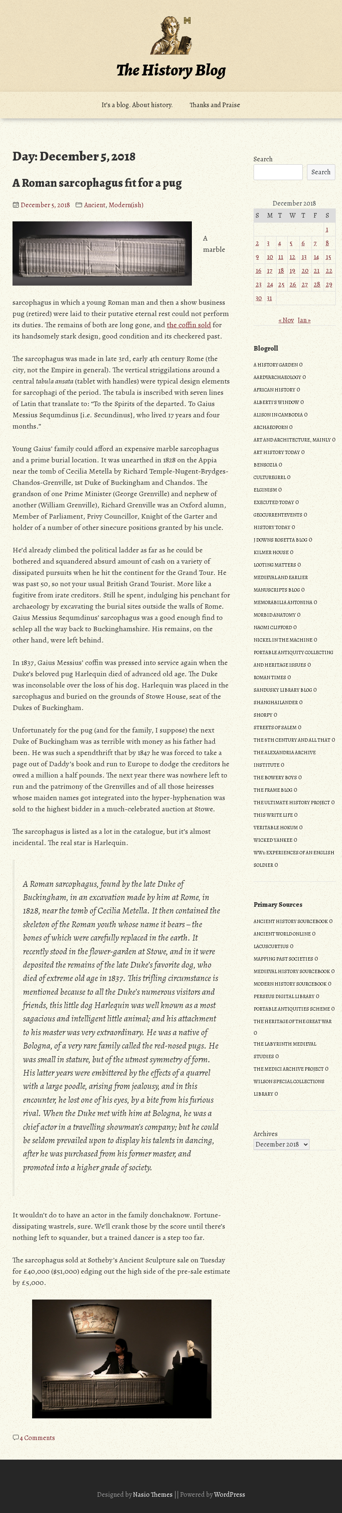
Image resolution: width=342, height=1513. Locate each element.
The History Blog (171, 69)
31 (269, 298)
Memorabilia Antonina (283, 602)
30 (259, 298)
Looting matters (275, 565)
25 (281, 284)
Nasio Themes (153, 1494)
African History (274, 389)
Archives (266, 1134)
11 (280, 256)
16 (259, 270)
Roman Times (270, 677)
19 (292, 270)
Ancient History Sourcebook (291, 921)
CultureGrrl (270, 477)
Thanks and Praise (215, 105)
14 (316, 256)
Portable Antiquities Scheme (292, 1009)
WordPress (229, 1494)
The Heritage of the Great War (293, 1021)
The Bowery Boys (275, 777)
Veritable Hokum (276, 827)
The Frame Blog (273, 790)
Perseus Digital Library (284, 996)
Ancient (95, 205)
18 (281, 270)
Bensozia (265, 465)
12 (292, 256)
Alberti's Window (276, 402)
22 (329, 270)
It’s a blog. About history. (137, 105)
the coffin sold (189, 325)
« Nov (286, 320)
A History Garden (276, 364)
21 (316, 270)
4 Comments (37, 1438)
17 (269, 270)
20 (305, 270)
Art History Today (277, 452)
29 (329, 284)
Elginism (265, 490)
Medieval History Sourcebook (292, 971)
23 (259, 284)
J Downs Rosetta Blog (280, 540)
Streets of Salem (275, 727)
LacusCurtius (271, 946)
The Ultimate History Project (292, 802)
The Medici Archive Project (289, 1069)
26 (292, 284)
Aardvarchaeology (277, 377)
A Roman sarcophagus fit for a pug (97, 183)
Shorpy (263, 715)
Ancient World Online (282, 934)
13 (304, 256)
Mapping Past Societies (283, 959)
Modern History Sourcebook (290, 984)
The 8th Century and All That (292, 740)
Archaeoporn (271, 427)
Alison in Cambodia (278, 414)
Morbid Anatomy (275, 615)
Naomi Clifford (273, 627)
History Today (272, 527)
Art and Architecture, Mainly (292, 440)
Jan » (304, 320)
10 (270, 256)
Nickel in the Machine (283, 640)
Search (263, 159)
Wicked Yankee (273, 840)
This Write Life (273, 815)
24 (270, 284)
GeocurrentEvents (278, 515)
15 (328, 256)
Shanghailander (276, 702)
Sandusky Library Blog (283, 690)
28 (317, 284)
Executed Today (274, 502)
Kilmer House (271, 552)
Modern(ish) (125, 205)
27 (305, 284)
